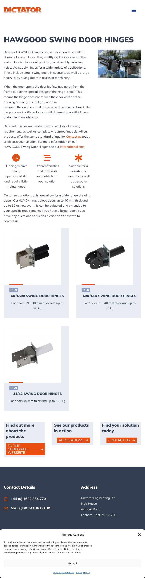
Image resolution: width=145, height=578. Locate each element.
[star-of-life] (78, 158)
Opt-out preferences (63, 572)
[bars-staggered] (47, 158)
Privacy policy (83, 572)
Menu (134, 10)
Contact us (73, 136)
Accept (72, 563)
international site (72, 147)
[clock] (16, 158)
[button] (139, 535)
